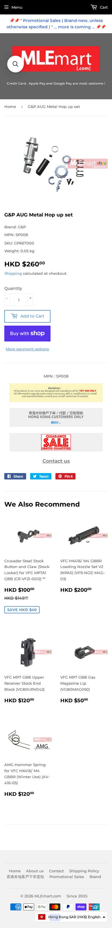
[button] (71, 917)
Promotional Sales (66, 876)
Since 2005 (77, 896)
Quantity (13, 288)
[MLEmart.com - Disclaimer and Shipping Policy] (56, 400)
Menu (16, 7)
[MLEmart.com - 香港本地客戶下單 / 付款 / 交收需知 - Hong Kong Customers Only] (56, 425)
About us (35, 871)
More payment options (27, 349)
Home (10, 106)
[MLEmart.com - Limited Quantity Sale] (56, 450)
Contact (56, 871)
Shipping (13, 273)
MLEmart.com (47, 896)
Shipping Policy (84, 871)
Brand (95, 876)
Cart (103, 7)
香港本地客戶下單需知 (25, 876)
